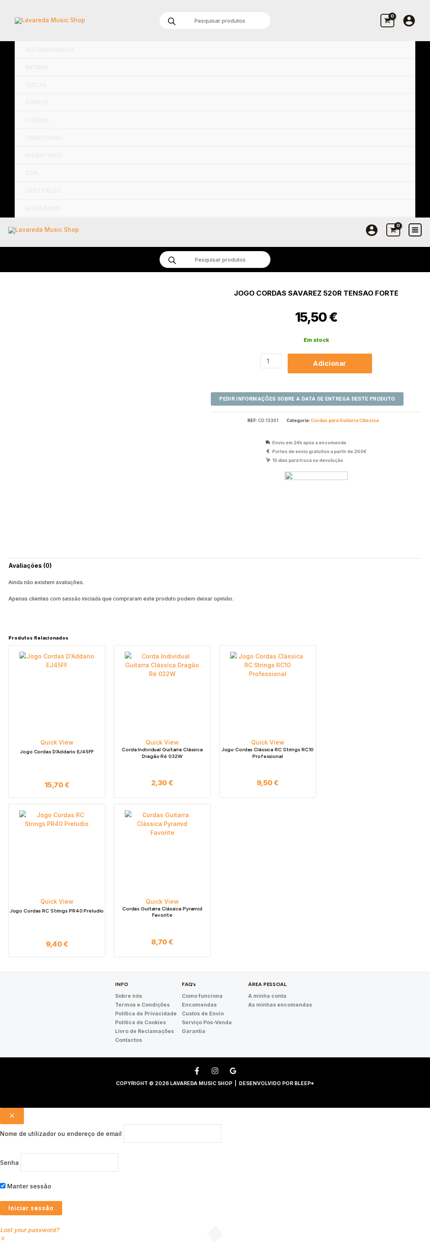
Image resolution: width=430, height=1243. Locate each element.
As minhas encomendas (280, 1005)
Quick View (56, 742)
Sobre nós (128, 996)
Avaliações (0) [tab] (30, 565)
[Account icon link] (409, 20)
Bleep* (304, 1083)
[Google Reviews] (233, 1071)
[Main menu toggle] (415, 229)
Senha (9, 1162)
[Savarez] (316, 503)
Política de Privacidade (146, 1013)
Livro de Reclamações (144, 1031)
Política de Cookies (140, 1022)
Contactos (128, 1040)
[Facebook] (197, 1071)
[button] (3, 1238)
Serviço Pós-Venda (207, 1022)
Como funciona (202, 996)
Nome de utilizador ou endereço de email (61, 1133)
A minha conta (267, 996)
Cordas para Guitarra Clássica (345, 420)
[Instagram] (215, 1071)
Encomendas (199, 1005)
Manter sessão (28, 1186)
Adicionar (329, 363)
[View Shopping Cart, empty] (387, 20)
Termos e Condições (142, 1005)
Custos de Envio (203, 1013)
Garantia (193, 1031)
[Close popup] (12, 1116)
